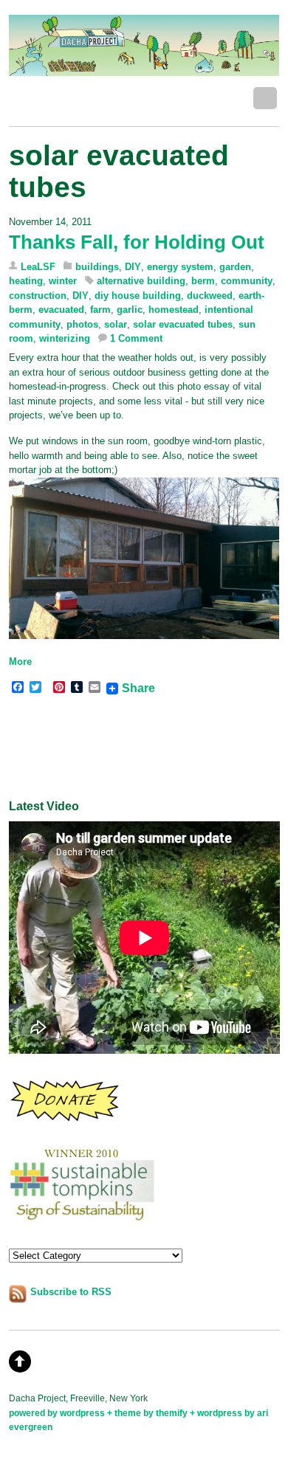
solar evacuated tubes (183, 324)
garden (235, 266)
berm (203, 280)
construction (37, 295)
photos (82, 324)
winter (63, 280)
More (20, 661)
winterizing (64, 338)
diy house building (138, 295)
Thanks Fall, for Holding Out (136, 242)
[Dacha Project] (144, 68)
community (246, 280)
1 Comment (136, 338)
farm (100, 309)
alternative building (141, 280)
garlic (130, 309)
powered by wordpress (57, 1413)
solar (115, 324)
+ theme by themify (148, 1413)
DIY (133, 266)
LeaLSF (38, 266)
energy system (180, 266)
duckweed (210, 295)
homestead (173, 309)
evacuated (61, 309)
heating (26, 280)
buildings (97, 266)
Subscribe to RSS (71, 1291)
